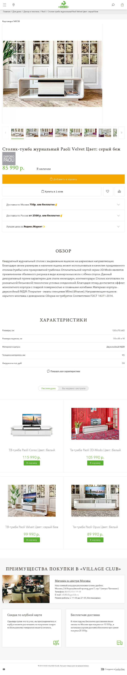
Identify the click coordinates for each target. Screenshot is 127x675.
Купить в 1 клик (53, 191)
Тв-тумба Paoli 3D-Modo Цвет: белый (95, 450)
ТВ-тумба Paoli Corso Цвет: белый (32, 450)
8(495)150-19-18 (73, 591)
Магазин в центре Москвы (73, 581)
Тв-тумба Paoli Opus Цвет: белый (95, 527)
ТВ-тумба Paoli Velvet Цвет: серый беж (31, 527)
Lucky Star (120, 669)
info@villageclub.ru (70, 594)
